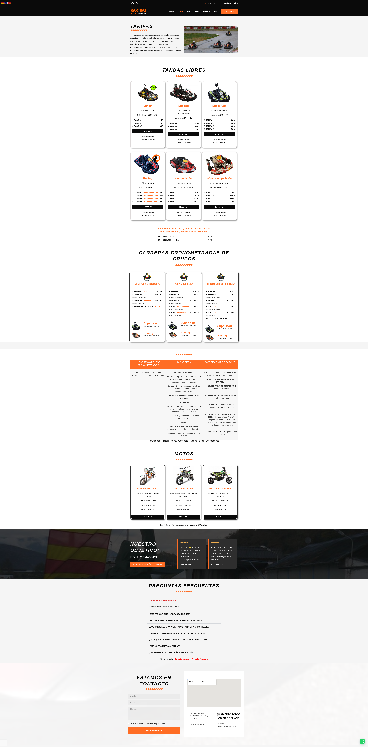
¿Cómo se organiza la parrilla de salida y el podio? (177, 633)
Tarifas (180, 11)
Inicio (162, 11)
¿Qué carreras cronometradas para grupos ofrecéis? (179, 627)
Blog (216, 11)
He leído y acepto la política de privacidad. (148, 724)
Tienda (196, 11)
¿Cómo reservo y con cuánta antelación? (171, 652)
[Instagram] (137, 3)
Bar (188, 11)
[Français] (7, 3)
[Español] (10, 3)
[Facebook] (132, 3)
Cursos (171, 11)
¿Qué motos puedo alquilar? (164, 646)
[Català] (2, 3)
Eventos (206, 11)
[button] (184, 600)
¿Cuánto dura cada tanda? (163, 600)
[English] (5, 3)
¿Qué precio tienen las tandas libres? (169, 614)
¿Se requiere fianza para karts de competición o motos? (180, 640)
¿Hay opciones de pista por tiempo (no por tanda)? (176, 620)
